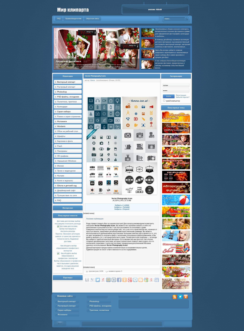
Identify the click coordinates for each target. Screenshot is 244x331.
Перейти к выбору (71, 69)
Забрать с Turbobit (121, 207)
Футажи (60, 176)
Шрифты (61, 136)
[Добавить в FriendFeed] (156, 280)
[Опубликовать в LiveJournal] (92, 280)
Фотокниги (62, 314)
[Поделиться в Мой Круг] (135, 280)
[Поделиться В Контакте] (114, 280)
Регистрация (181, 95)
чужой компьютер (172, 101)
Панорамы (62, 151)
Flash (59, 146)
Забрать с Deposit (121, 209)
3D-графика (62, 156)
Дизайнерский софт (66, 190)
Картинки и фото (65, 141)
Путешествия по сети (67, 195)
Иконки (60, 166)
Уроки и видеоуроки (66, 171)
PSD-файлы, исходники (100, 306)
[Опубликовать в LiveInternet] (87, 280)
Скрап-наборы (64, 310)
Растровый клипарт (66, 87)
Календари (62, 106)
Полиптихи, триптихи (67, 102)
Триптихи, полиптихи (99, 310)
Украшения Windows (66, 161)
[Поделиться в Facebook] (119, 280)
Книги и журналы (65, 180)
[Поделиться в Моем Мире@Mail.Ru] (108, 280)
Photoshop (94, 301)
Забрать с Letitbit (122, 205)
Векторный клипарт (67, 301)
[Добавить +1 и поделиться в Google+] (130, 280)
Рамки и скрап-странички (68, 116)
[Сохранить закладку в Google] (146, 280)
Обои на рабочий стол (67, 131)
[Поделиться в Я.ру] (103, 280)
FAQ (59, 200)
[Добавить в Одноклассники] (124, 280)
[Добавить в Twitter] (97, 280)
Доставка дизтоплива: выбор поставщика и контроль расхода (68, 231)
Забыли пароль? (182, 97)
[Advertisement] (134, 88)
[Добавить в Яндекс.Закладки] (151, 280)
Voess (92, 80)
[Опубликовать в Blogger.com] (140, 280)
